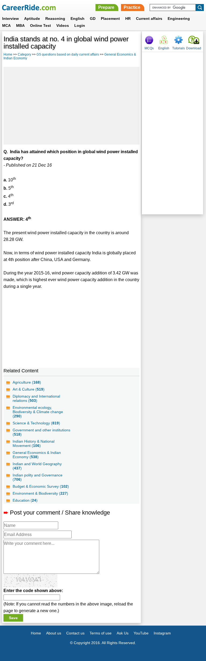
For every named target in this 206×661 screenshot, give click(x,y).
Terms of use (101, 633)
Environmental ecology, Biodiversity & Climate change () (38, 411)
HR (128, 18)
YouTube (141, 633)
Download (193, 48)
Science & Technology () (36, 423)
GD (92, 18)
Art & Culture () (29, 389)
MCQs (149, 48)
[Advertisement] (71, 105)
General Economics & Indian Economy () (37, 454)
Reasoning (55, 18)
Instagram (162, 633)
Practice (132, 7)
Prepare (106, 7)
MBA (20, 25)
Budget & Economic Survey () (41, 486)
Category (24, 54)
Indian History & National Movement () (33, 443)
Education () (25, 500)
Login (79, 25)
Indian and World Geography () (37, 466)
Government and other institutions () (41, 432)
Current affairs (149, 18)
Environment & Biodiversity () (40, 493)
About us (53, 633)
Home (7, 54)
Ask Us (122, 633)
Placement (110, 18)
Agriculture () (27, 382)
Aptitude (32, 18)
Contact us (75, 633)
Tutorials (178, 48)
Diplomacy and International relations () (36, 398)
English (77, 18)
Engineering (179, 18)
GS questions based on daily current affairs (67, 54)
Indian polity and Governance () (37, 477)
